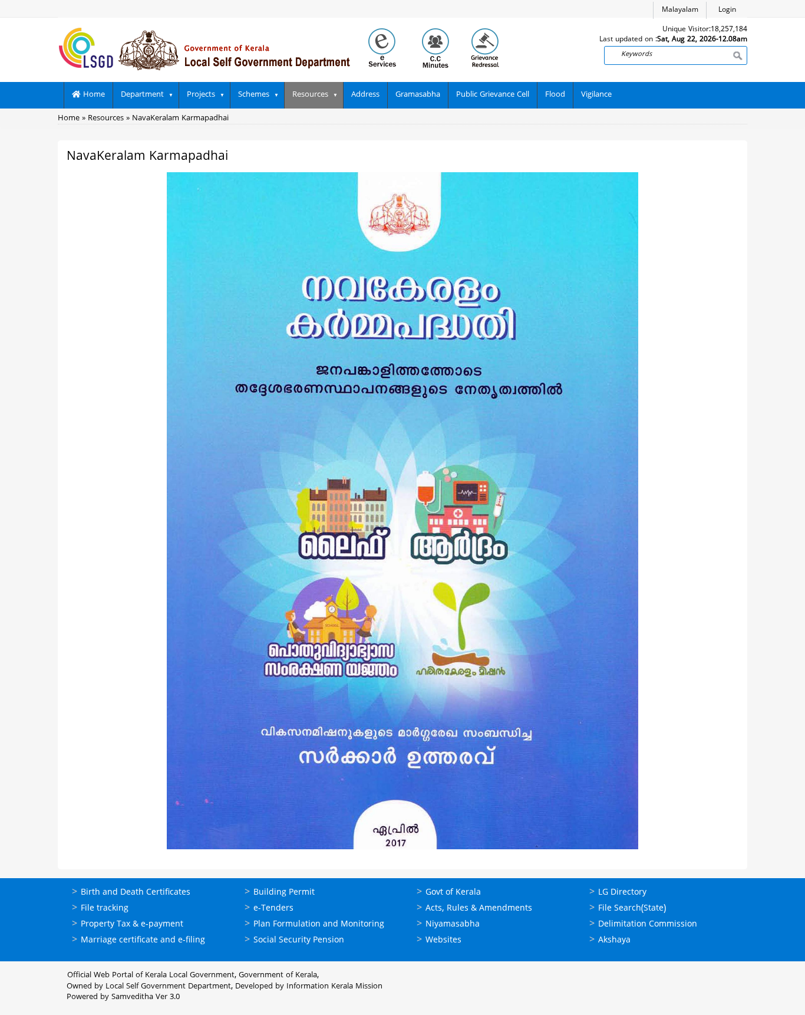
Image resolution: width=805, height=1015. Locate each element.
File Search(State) (632, 909)
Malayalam (680, 10)
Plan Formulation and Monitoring (318, 924)
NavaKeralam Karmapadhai (180, 118)
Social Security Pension (298, 940)
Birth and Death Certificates (135, 893)
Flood (555, 95)
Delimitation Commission (647, 924)
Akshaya (614, 940)
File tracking (104, 909)
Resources (310, 95)
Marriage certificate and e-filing (143, 940)
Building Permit (284, 893)
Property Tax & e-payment (132, 924)
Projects (201, 95)
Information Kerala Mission (334, 986)
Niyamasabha (452, 924)
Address (365, 95)
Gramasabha (417, 95)
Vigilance (596, 95)
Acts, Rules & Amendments (478, 909)
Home (93, 95)
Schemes (253, 95)
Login (727, 10)
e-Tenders (273, 909)
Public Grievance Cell (492, 95)
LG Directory (622, 893)
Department (142, 95)
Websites (443, 940)
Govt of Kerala (453, 893)
